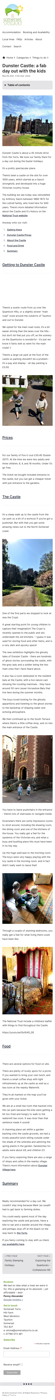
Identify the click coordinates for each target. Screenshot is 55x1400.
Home (9, 57)
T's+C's (13, 1395)
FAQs (19, 39)
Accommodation (11, 32)
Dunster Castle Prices (19, 235)
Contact (6, 46)
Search (17, 46)
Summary (12, 250)
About (38, 39)
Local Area (8, 39)
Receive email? (12, 1364)
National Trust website (15, 215)
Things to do (39, 57)
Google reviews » (13, 1299)
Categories (23, 57)
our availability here (13, 1244)
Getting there (14, 229)
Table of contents (18, 85)
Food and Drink (15, 245)
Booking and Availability (36, 32)
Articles (28, 39)
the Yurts (22, 1232)
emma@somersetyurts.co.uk (22, 1330)
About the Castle (16, 240)
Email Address (13, 1348)
